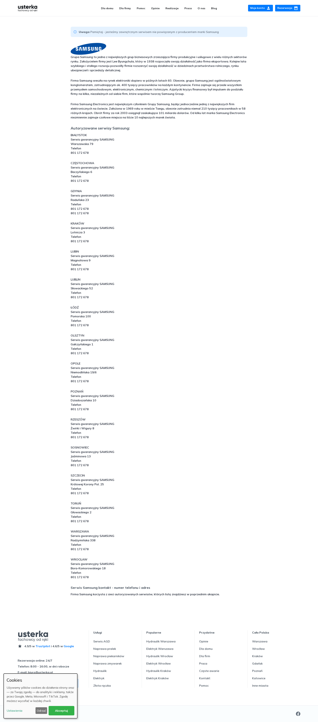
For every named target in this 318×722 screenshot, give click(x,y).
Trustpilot (43, 646)
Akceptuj (61, 710)
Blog (214, 8)
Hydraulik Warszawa (161, 641)
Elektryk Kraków (157, 678)
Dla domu (107, 8)
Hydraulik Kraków (158, 671)
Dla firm (204, 656)
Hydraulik (100, 671)
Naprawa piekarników (108, 656)
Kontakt (204, 678)
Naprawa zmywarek (107, 663)
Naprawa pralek (104, 649)
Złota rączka (102, 685)
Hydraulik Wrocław (159, 656)
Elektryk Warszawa (159, 649)
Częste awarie (209, 671)
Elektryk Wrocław (158, 663)
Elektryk (98, 678)
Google (69, 646)
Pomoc (141, 8)
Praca (188, 8)
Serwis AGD (101, 641)
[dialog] (40, 696)
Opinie (155, 8)
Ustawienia (14, 710)
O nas (201, 8)
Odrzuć (41, 710)
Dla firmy (125, 8)
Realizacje (172, 8)
